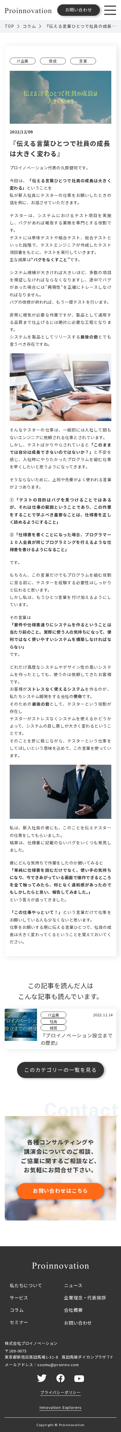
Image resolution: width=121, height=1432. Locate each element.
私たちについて (26, 1285)
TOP (9, 26)
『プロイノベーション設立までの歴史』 (77, 1039)
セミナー (19, 1322)
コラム (29, 26)
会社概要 (73, 1309)
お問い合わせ (78, 1322)
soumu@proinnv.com (58, 1364)
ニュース (73, 1285)
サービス (19, 1297)
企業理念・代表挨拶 (85, 1297)
